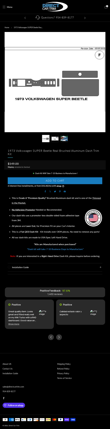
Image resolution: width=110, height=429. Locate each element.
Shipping (11, 167)
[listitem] (55, 18)
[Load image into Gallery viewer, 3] (64, 138)
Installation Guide (10, 373)
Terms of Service (64, 378)
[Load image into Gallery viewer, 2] (55, 138)
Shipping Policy (63, 364)
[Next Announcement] (85, 18)
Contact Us (7, 368)
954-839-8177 (9, 391)
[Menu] (4, 7)
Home (7, 27)
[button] (13, 323)
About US (7, 364)
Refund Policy (63, 368)
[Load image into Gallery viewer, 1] (45, 138)
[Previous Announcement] (25, 18)
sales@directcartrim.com (13, 386)
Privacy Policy (63, 373)
